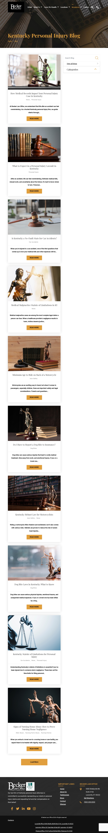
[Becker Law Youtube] (28, 808)
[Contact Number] (97, 7)
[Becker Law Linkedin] (23, 808)
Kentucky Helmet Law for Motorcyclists (34, 514)
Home (30, 7)
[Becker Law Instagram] (34, 808)
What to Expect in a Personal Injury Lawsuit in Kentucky (34, 167)
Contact (86, 7)
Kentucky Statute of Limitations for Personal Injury (34, 655)
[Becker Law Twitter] (17, 808)
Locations (64, 7)
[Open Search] (92, 7)
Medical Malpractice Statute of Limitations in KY (34, 305)
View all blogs (72, 64)
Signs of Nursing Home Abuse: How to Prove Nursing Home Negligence (34, 728)
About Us (36, 7)
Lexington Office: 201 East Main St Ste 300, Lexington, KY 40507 (54, 827)
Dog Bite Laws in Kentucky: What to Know (34, 584)
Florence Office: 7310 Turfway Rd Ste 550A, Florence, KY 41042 (54, 831)
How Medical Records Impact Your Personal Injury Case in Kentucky (34, 94)
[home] (16, 7)
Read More (34, 119)
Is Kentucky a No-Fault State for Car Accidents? (34, 238)
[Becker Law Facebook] (12, 808)
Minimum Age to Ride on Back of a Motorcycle (34, 375)
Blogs (62, 798)
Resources (75, 7)
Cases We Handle (50, 7)
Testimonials (64, 795)
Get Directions (89, 798)
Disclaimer (11, 820)
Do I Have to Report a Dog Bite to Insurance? (34, 444)
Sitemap (63, 804)
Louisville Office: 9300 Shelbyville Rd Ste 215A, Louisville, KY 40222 (54, 824)
